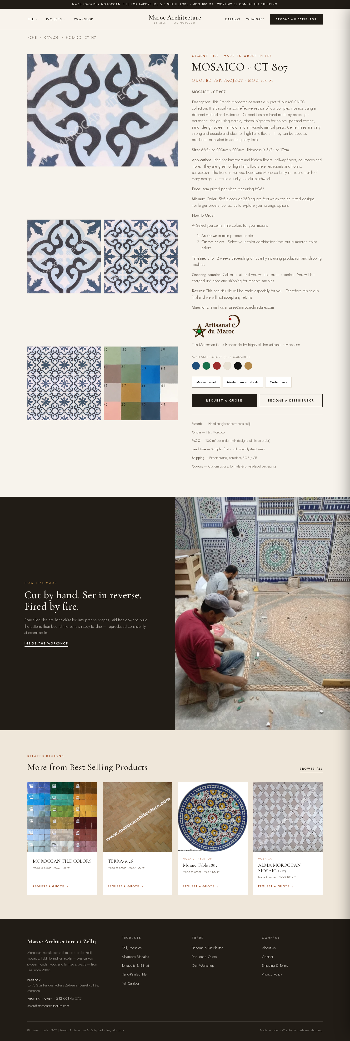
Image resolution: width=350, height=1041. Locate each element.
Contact (267, 956)
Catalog (232, 19)
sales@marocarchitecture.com (48, 1005)
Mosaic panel (206, 382)
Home (32, 37)
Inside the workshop (46, 643)
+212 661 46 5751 (68, 998)
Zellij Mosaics (132, 947)
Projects (55, 19)
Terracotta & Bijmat (135, 965)
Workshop (83, 19)
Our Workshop (203, 965)
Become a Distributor (296, 19)
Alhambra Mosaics (135, 956)
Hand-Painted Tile (134, 974)
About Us (269, 947)
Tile (32, 19)
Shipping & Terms (275, 965)
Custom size (278, 382)
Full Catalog (130, 983)
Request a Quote (224, 400)
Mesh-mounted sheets (242, 382)
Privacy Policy (272, 974)
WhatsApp (255, 19)
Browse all (311, 769)
